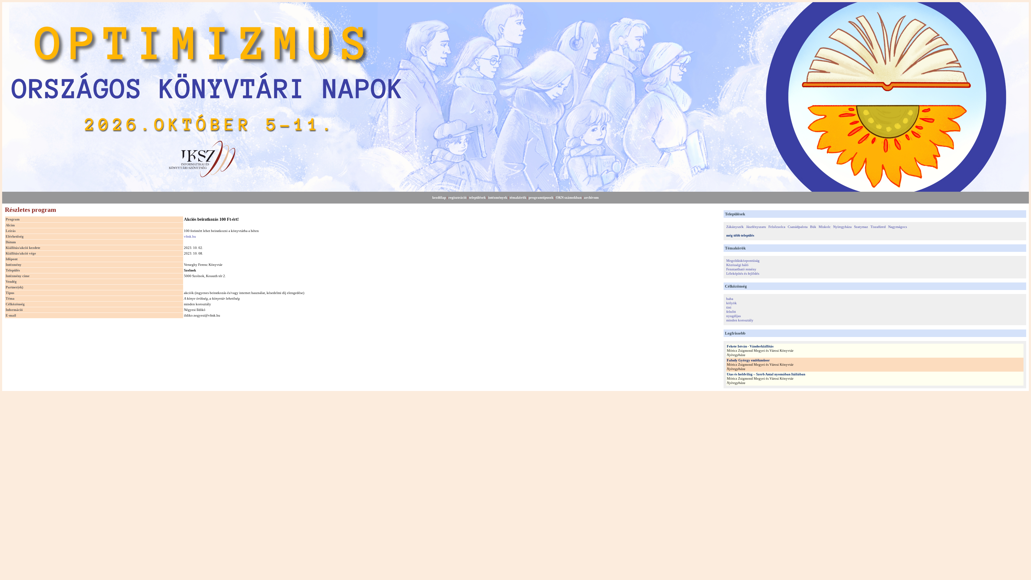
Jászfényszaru (756, 227)
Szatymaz (861, 227)
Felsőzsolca (776, 227)
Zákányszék (735, 227)
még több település (740, 235)
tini (728, 307)
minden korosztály (739, 320)
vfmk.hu (190, 236)
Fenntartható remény (741, 269)
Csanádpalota (798, 227)
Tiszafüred (878, 227)
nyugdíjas (733, 316)
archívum (591, 197)
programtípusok (541, 197)
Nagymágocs (897, 227)
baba (729, 299)
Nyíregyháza (842, 227)
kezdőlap (439, 197)
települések (477, 197)
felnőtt (731, 312)
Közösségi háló (737, 265)
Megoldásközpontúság (743, 261)
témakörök (518, 197)
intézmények (497, 197)
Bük (813, 227)
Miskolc (825, 227)
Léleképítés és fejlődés (742, 273)
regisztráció (457, 197)
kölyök (731, 303)
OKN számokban (569, 197)
